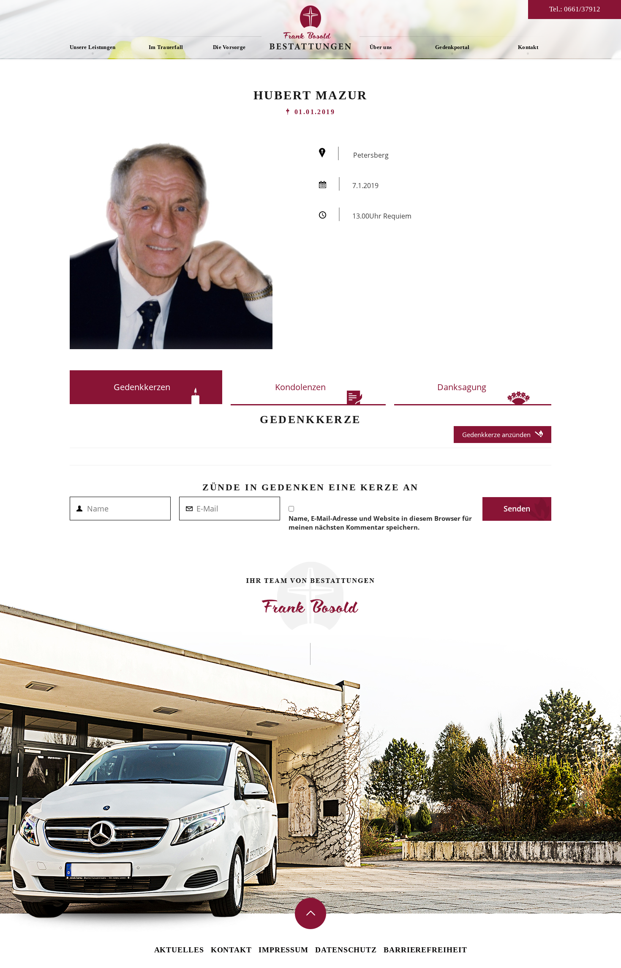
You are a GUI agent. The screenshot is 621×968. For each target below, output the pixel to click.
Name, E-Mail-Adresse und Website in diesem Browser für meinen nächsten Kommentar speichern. (380, 522)
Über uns (381, 47)
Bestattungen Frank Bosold (310, 27)
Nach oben (310, 913)
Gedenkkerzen (142, 387)
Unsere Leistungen (92, 47)
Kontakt (528, 47)
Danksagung (461, 387)
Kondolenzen (300, 387)
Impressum (283, 950)
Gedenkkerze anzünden (496, 434)
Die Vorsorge (229, 47)
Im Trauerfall (166, 47)
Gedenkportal (452, 47)
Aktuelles (179, 950)
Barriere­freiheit (425, 950)
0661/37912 (582, 9)
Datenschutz (346, 950)
